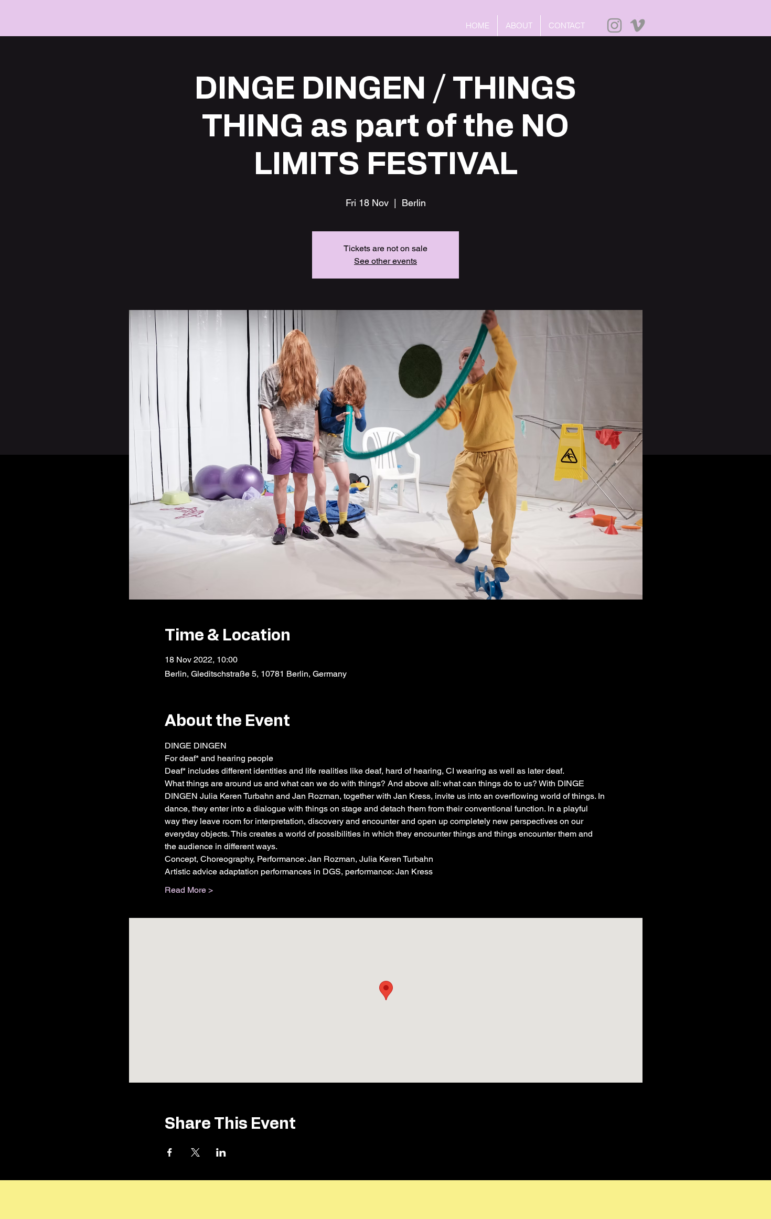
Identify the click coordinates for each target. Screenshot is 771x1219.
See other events (385, 261)
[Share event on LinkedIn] (221, 1152)
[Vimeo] (637, 25)
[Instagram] (614, 25)
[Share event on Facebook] (170, 1152)
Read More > (189, 890)
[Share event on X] (195, 1152)
